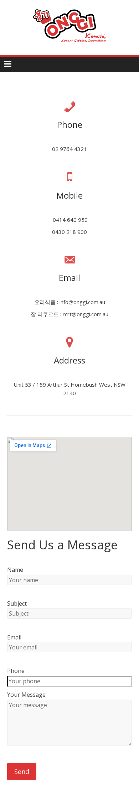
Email (14, 637)
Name (15, 570)
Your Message (26, 695)
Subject (17, 603)
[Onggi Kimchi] (69, 8)
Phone (16, 671)
